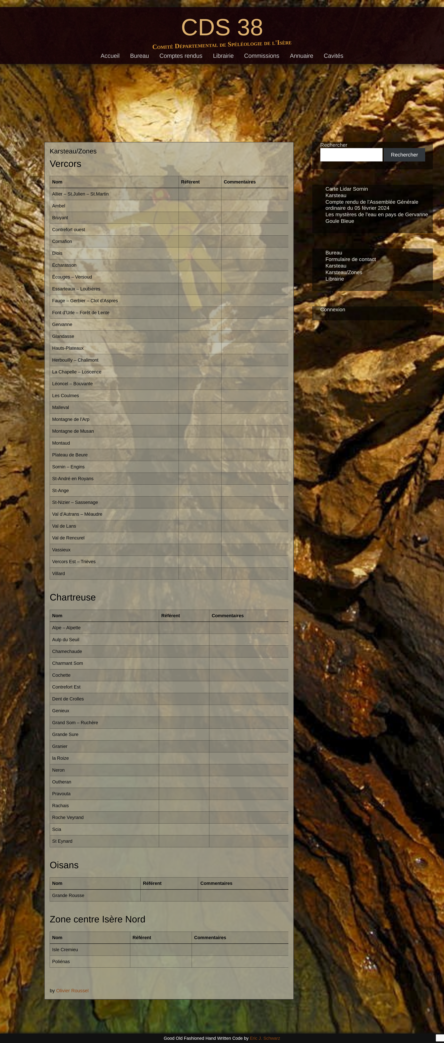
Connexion (332, 309)
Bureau (139, 55)
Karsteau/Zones (343, 272)
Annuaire (301, 55)
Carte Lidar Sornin (346, 189)
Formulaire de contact (350, 259)
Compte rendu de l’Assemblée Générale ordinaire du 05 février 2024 (371, 205)
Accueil (110, 55)
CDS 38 (222, 27)
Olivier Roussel (72, 990)
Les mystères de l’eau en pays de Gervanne (376, 214)
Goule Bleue (339, 221)
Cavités (333, 55)
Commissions (261, 55)
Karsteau (335, 195)
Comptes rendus (180, 55)
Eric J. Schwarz (265, 1038)
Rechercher (333, 145)
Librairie (223, 55)
